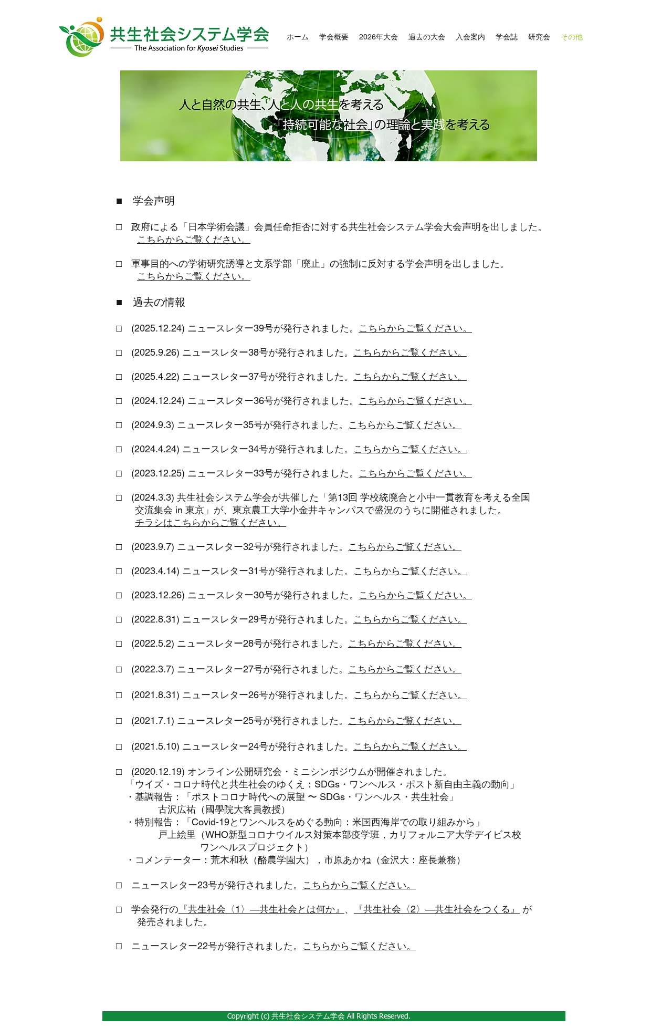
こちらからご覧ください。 (193, 239)
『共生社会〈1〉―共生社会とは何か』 (261, 909)
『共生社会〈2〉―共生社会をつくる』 (437, 909)
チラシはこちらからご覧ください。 (210, 522)
